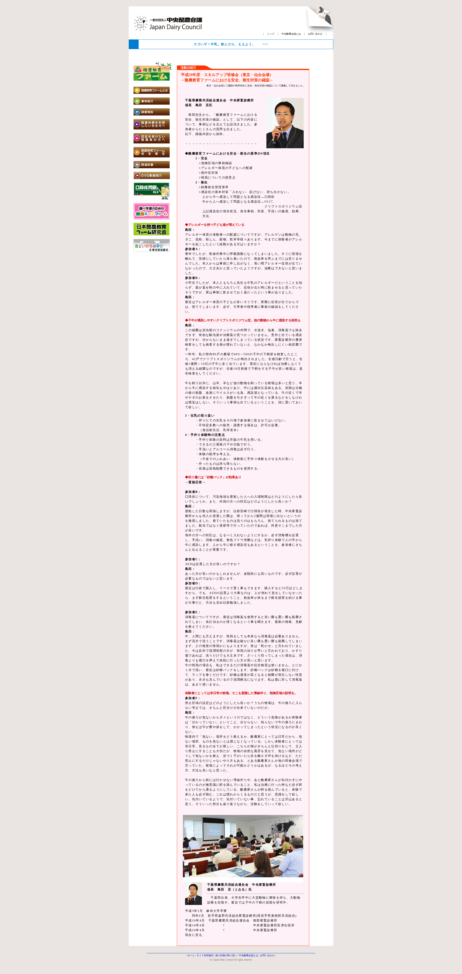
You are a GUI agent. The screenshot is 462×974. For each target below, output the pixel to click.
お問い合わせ (315, 33)
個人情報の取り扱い (226, 955)
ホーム (191, 955)
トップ (271, 33)
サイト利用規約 (205, 955)
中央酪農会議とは (291, 33)
